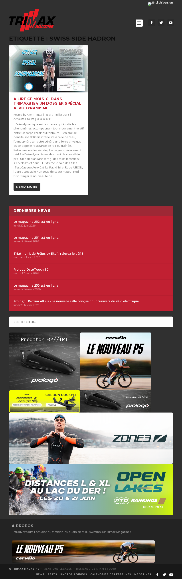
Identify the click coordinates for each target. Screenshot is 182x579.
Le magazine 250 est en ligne (36, 286)
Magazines (142, 574)
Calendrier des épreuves (110, 574)
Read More (27, 186)
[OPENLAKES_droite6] (91, 513)
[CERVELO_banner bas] (83, 561)
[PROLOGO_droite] (115, 410)
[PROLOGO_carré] (44, 388)
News (30, 119)
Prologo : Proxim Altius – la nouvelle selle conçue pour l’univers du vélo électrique (76, 301)
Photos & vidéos (73, 574)
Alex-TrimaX (34, 115)
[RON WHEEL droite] (44, 410)
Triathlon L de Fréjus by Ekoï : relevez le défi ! (48, 254)
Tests (52, 574)
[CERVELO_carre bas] (115, 388)
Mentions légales (58, 568)
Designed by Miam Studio (96, 568)
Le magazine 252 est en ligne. (36, 222)
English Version (162, 2)
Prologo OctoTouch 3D (31, 270)
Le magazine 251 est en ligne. (36, 238)
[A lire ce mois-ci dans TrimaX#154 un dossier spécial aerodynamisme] (48, 68)
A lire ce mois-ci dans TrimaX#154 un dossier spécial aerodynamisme (47, 103)
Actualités (20, 119)
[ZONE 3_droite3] (91, 462)
